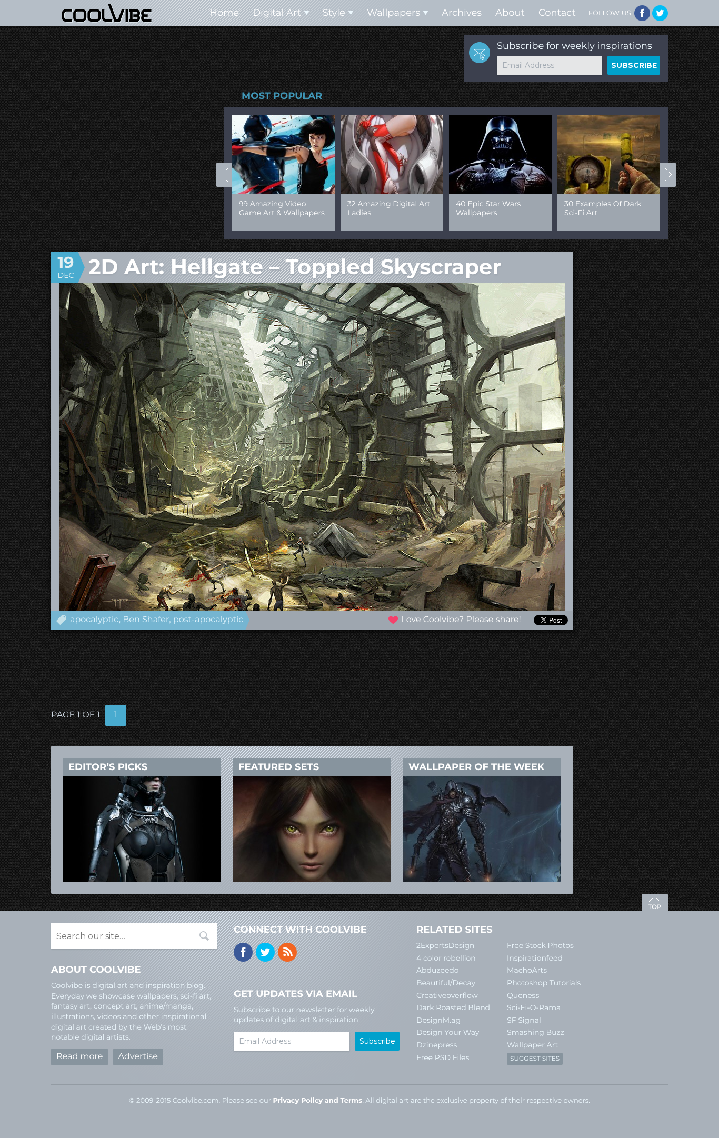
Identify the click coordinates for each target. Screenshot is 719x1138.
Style (334, 12)
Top (655, 904)
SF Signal (524, 1020)
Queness (523, 995)
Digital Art (277, 12)
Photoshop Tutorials (544, 982)
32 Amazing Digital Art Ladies (388, 208)
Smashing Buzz (535, 1032)
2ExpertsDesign (445, 945)
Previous (224, 175)
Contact (557, 12)
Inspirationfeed (535, 958)
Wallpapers (393, 12)
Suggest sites (535, 1059)
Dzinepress (436, 1045)
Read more (79, 1057)
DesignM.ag (438, 1020)
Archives (462, 12)
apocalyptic (94, 620)
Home (224, 12)
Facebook (642, 13)
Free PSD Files (442, 1057)
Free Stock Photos (540, 945)
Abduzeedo (437, 970)
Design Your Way (447, 1032)
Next (668, 175)
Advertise (138, 1057)
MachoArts (527, 970)
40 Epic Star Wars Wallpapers (488, 208)
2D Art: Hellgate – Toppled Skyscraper (294, 267)
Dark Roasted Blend (453, 1007)
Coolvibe (107, 13)
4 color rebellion (446, 958)
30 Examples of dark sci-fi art (603, 208)
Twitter (660, 13)
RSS (287, 952)
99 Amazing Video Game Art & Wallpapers (282, 208)
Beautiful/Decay (445, 982)
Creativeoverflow (447, 995)
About (510, 12)
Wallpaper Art (532, 1045)
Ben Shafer (146, 620)
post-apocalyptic (208, 620)
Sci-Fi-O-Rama (534, 1007)
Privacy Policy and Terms (317, 1100)
